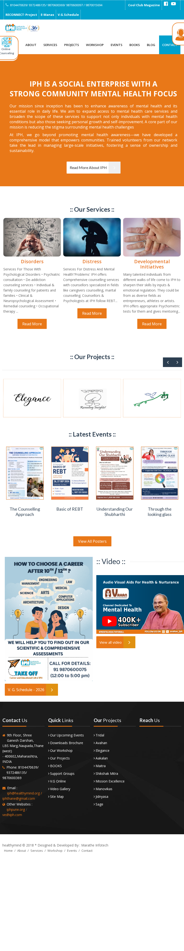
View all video (110, 642)
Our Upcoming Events (67, 735)
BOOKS (56, 766)
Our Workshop (61, 750)
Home (8, 850)
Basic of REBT (69, 509)
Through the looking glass (160, 511)
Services (50, 45)
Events (116, 45)
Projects (71, 45)
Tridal (100, 735)
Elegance (102, 750)
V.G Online (58, 781)
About (30, 45)
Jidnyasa (102, 796)
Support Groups (62, 773)
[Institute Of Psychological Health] (22, 28)
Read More (32, 324)
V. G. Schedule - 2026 (26, 689)
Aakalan (102, 758)
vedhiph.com (12, 814)
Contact (169, 45)
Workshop (95, 45)
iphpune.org (16, 809)
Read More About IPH (88, 167)
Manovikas (104, 789)
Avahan (101, 743)
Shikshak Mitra (107, 773)
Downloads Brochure (66, 743)
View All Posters (92, 541)
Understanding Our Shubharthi (115, 511)
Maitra (101, 766)
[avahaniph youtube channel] (173, 3)
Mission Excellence (110, 781)
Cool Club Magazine (144, 5)
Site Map (57, 796)
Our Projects (60, 758)
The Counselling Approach (25, 511)
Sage (99, 804)
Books (134, 45)
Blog (151, 45)
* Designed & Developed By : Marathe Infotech (71, 845)
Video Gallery (60, 789)
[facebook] (166, 3)
